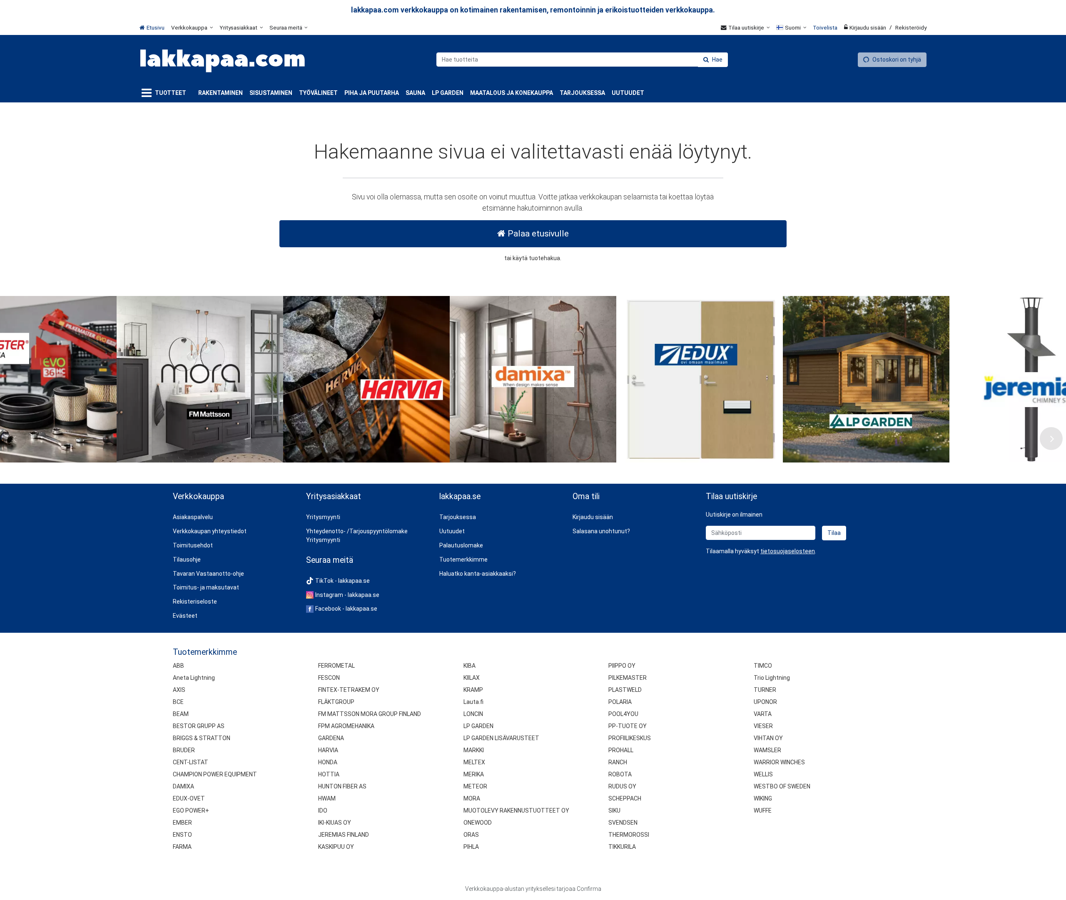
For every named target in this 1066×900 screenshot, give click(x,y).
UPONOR (765, 702)
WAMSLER (767, 750)
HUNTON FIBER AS (342, 786)
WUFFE (763, 810)
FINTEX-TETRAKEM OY (348, 689)
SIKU (614, 810)
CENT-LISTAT (190, 762)
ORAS (471, 834)
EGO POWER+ (191, 810)
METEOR (475, 786)
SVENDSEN (623, 822)
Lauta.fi (473, 702)
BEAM (181, 714)
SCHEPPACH (624, 798)
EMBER (182, 822)
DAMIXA (183, 786)
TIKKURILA (622, 846)
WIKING (763, 798)
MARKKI (473, 750)
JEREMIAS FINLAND (343, 834)
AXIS (179, 689)
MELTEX (474, 762)
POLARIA (620, 702)
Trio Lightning (772, 677)
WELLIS (763, 774)
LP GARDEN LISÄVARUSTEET (501, 738)
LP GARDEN (478, 726)
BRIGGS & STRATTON (201, 738)
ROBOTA (620, 774)
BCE (178, 702)
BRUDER (184, 750)
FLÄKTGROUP (336, 702)
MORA (471, 798)
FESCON (329, 677)
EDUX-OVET (189, 798)
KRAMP (473, 689)
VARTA (763, 714)
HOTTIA (328, 774)
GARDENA (331, 738)
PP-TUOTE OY (627, 726)
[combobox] (582, 59)
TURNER (765, 689)
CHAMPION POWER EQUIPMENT (215, 774)
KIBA (469, 665)
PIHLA (471, 846)
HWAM (327, 798)
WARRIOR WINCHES (779, 762)
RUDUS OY (622, 786)
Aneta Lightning (194, 677)
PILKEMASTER (627, 677)
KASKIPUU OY (336, 846)
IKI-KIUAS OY (334, 822)
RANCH (617, 762)
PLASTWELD (625, 689)
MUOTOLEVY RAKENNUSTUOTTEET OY (516, 810)
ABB (178, 665)
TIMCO (763, 665)
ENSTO (182, 834)
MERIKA (473, 774)
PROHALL (620, 750)
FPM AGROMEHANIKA (346, 726)
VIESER (763, 726)
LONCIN (473, 714)
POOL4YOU (623, 714)
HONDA (327, 762)
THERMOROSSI (628, 834)
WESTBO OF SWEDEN (782, 786)
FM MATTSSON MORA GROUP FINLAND (369, 714)
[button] (787, 551)
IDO (322, 810)
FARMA (182, 846)
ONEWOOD (477, 822)
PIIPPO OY (621, 665)
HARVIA (328, 750)
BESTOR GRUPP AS (198, 726)
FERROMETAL (336, 665)
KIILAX (471, 677)
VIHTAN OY (768, 738)
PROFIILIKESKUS (629, 738)
